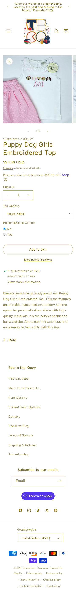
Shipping (8, 168)
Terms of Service (20, 435)
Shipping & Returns (22, 445)
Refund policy (18, 454)
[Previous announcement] (7, 7)
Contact (14, 416)
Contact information (31, 586)
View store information (24, 282)
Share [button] (11, 340)
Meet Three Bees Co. (23, 388)
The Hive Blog (18, 426)
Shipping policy (52, 579)
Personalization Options (19, 222)
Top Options (11, 205)
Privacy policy (54, 573)
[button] (8, 31)
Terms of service (29, 579)
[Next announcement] (68, 7)
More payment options (38, 259)
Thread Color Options (24, 407)
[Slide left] (28, 131)
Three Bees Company (35, 568)
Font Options (17, 397)
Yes (10, 234)
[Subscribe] (60, 481)
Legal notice (53, 586)
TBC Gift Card (18, 378)
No (9, 229)
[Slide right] (47, 131)
